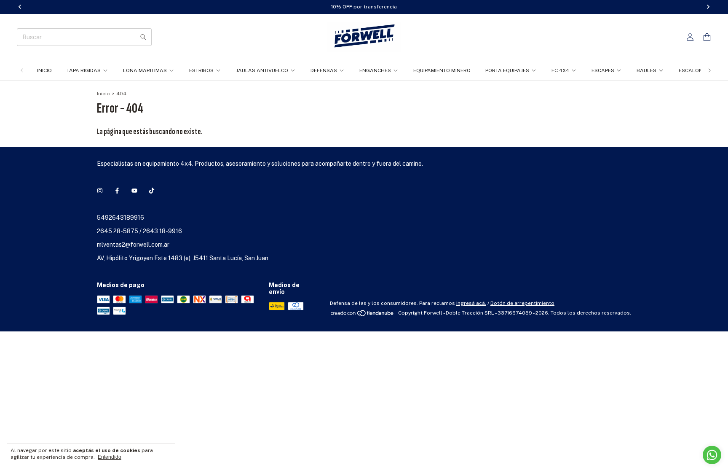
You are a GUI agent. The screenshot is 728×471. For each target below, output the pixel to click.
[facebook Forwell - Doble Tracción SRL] (117, 190)
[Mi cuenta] (690, 37)
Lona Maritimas (145, 70)
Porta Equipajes (507, 70)
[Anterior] (21, 70)
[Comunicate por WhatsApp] (712, 455)
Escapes (603, 70)
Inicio (44, 70)
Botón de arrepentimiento (522, 303)
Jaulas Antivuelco (262, 70)
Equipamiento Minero (442, 70)
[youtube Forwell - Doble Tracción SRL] (134, 190)
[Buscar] (143, 37)
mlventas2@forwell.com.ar (133, 244)
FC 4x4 (560, 70)
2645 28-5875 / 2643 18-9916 (139, 231)
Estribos (201, 70)
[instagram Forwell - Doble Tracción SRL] (100, 190)
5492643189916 (120, 217)
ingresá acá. (471, 303)
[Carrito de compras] (707, 37)
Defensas (323, 70)
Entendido (109, 457)
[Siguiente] (709, 70)
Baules (646, 70)
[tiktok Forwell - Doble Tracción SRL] (152, 190)
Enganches (375, 70)
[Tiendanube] (362, 315)
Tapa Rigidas (84, 70)
